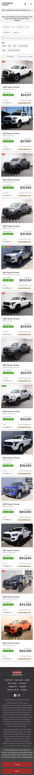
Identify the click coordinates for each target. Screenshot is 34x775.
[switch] (31, 4)
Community (12, 686)
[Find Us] (25, 4)
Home (27, 680)
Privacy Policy (13, 690)
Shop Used (19, 680)
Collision (22, 683)
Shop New (9, 680)
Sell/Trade (12, 683)
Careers (22, 686)
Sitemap (24, 690)
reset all (16, 32)
